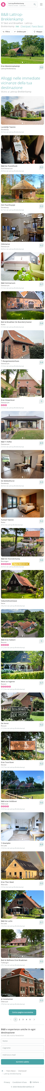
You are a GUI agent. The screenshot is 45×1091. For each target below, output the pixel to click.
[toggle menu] (41, 4)
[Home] (2, 1071)
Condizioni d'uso (19, 1082)
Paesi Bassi (37, 26)
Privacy (7, 1082)
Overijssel (25, 26)
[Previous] (4, 49)
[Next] (40, 49)
